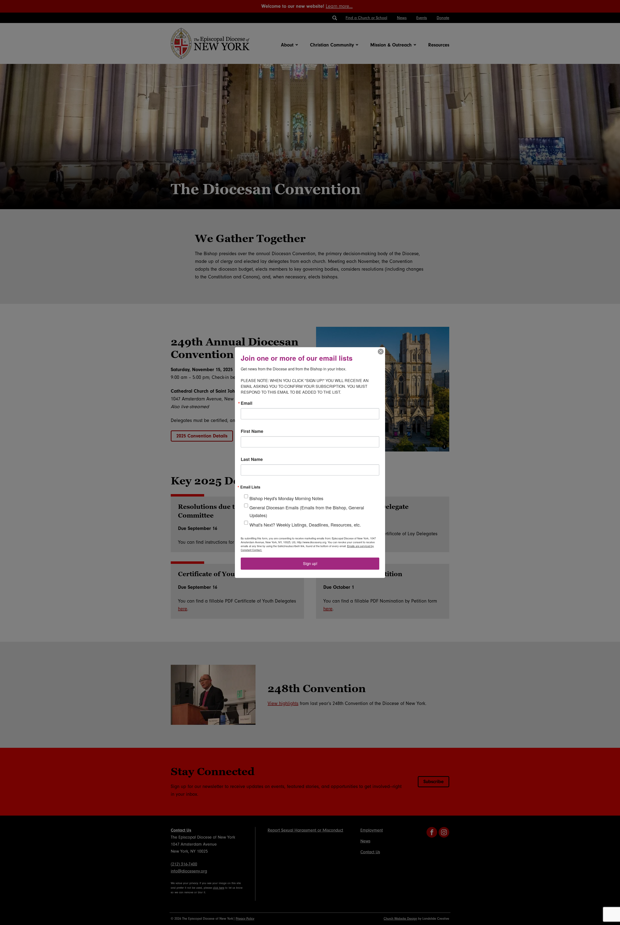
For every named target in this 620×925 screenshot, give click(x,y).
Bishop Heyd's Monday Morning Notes (286, 498)
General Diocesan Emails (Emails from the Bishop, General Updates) (306, 511)
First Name (252, 431)
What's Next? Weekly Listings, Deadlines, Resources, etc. (305, 524)
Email (246, 403)
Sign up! (310, 563)
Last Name (252, 459)
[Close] (381, 351)
